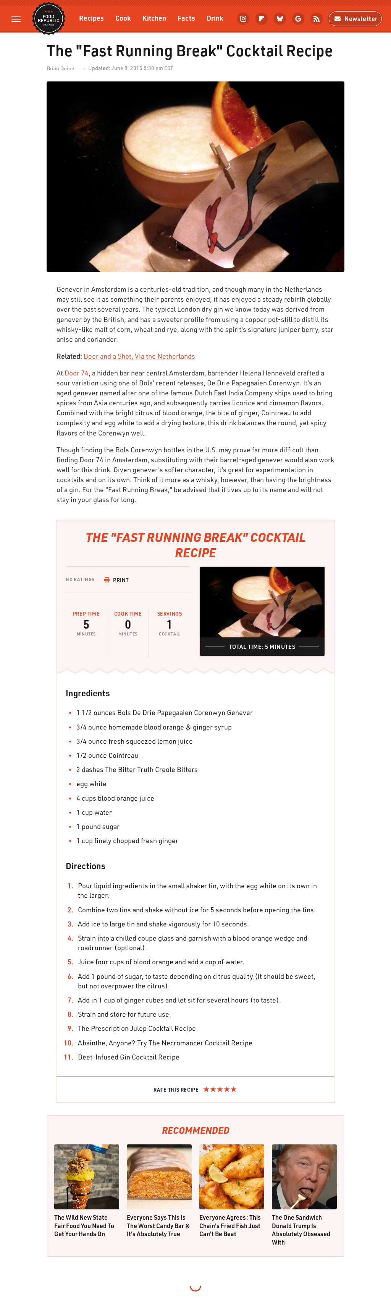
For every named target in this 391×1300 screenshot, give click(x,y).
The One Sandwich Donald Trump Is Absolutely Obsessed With (301, 1229)
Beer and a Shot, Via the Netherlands (139, 356)
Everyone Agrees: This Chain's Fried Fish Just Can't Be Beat (230, 1225)
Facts (186, 17)
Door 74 (77, 373)
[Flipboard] (261, 19)
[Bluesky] (280, 19)
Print (121, 580)
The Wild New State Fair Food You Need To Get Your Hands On (84, 1225)
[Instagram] (243, 19)
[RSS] (316, 19)
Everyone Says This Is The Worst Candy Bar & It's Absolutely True (158, 1225)
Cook (123, 17)
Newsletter (361, 19)
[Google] (298, 19)
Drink (215, 17)
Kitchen (154, 17)
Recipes (91, 17)
